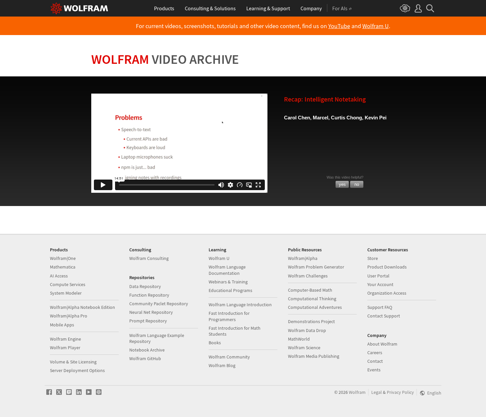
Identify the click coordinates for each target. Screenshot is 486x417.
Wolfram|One (63, 258)
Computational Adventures (315, 307)
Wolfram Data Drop (307, 330)
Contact (375, 361)
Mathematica (62, 267)
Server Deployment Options (77, 370)
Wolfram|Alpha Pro (68, 316)
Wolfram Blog (222, 365)
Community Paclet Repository (158, 304)
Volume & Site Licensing (73, 362)
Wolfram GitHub (145, 358)
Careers (374, 352)
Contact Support (383, 316)
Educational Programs (230, 290)
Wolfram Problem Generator (316, 267)
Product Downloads (387, 267)
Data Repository (145, 286)
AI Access (59, 276)
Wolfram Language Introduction (240, 305)
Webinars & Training (228, 282)
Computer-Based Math (310, 290)
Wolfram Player (65, 348)
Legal (376, 392)
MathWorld (299, 339)
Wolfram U (375, 26)
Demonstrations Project (311, 321)
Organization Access (386, 293)
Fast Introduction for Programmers (229, 316)
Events (374, 370)
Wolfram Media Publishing (313, 356)
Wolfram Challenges (308, 276)
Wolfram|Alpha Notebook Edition (82, 307)
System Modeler (66, 293)
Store (372, 258)
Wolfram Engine (65, 339)
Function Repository (149, 295)
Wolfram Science (304, 348)
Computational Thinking (312, 299)
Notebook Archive (147, 350)
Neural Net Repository (151, 312)
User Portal (378, 276)
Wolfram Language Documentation (227, 270)
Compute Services (67, 284)
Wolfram (165, 59)
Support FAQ (379, 307)
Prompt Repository (148, 321)
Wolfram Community (229, 357)
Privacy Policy (400, 392)
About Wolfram (382, 344)
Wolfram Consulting (149, 258)
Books (215, 343)
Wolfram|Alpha (302, 258)
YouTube (339, 26)
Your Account (380, 284)
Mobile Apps (62, 325)
